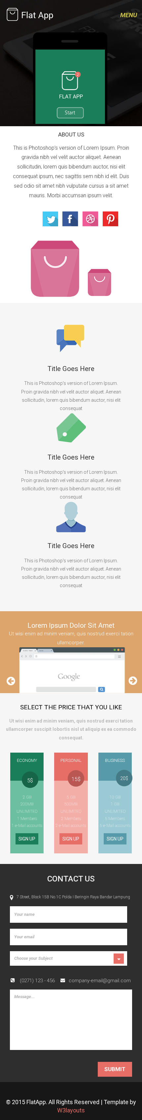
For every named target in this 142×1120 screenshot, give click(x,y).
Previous (10, 685)
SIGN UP (26, 838)
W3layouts (71, 1110)
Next (132, 685)
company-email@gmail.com (100, 981)
